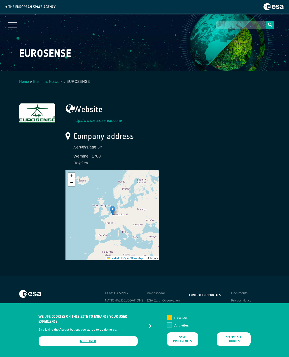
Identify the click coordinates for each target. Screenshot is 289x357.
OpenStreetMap (133, 258)
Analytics (181, 325)
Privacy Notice (241, 300)
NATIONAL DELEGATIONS (124, 300)
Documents (239, 293)
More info (88, 341)
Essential (181, 318)
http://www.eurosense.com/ (97, 120)
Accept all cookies (234, 339)
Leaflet (114, 258)
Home (24, 81)
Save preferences (182, 339)
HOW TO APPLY (116, 293)
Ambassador (156, 293)
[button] (112, 210)
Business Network (47, 81)
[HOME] (30, 293)
